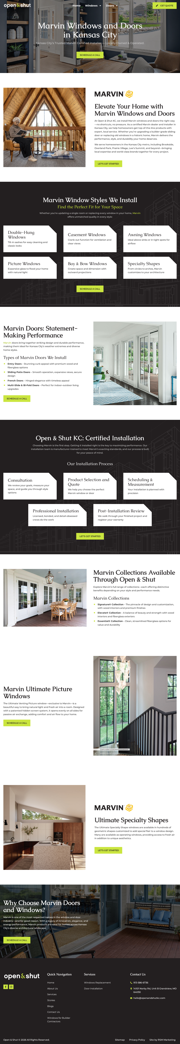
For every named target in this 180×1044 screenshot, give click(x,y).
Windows (91, 5)
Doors (110, 5)
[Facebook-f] (5, 987)
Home (77, 5)
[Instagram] (11, 987)
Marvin (136, 213)
